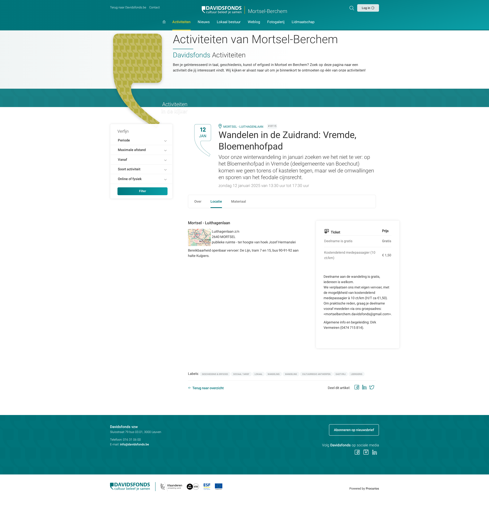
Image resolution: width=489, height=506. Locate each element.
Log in (366, 8)
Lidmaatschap (303, 22)
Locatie (216, 201)
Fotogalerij (276, 22)
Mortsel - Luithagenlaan (243, 126)
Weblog (254, 22)
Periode (124, 140)
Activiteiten (181, 22)
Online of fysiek (130, 179)
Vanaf (122, 160)
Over (197, 201)
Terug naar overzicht (208, 388)
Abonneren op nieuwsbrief (354, 430)
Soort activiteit (129, 169)
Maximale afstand (132, 150)
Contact (154, 7)
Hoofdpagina (164, 25)
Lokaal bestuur (228, 22)
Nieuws (204, 22)
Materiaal (238, 201)
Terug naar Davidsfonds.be (128, 7)
